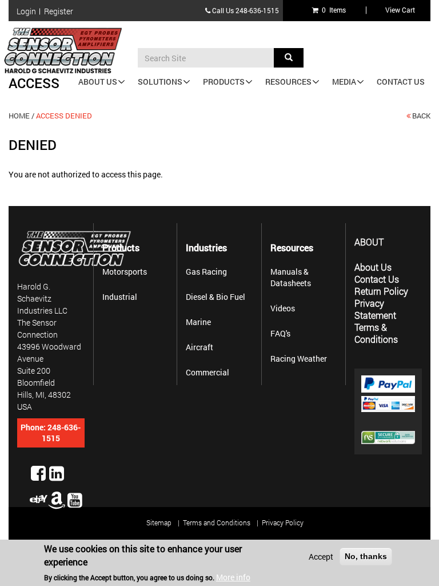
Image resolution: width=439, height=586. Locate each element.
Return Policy (381, 291)
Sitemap (158, 522)
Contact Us (401, 81)
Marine (198, 321)
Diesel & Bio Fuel (215, 296)
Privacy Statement (375, 309)
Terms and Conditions (216, 522)
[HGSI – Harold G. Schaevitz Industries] (67, 50)
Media (344, 81)
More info (233, 577)
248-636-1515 (257, 10)
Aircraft (199, 347)
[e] (38, 499)
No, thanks (366, 556)
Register (58, 11)
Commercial (207, 372)
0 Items (332, 9)
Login (26, 11)
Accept (321, 556)
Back (421, 115)
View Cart (400, 9)
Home (19, 115)
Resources (288, 81)
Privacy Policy (283, 522)
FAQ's (280, 333)
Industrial (119, 296)
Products (224, 81)
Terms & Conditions (376, 333)
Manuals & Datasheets (290, 277)
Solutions (160, 81)
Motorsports (124, 271)
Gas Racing (206, 271)
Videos (282, 308)
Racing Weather (298, 358)
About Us (97, 81)
